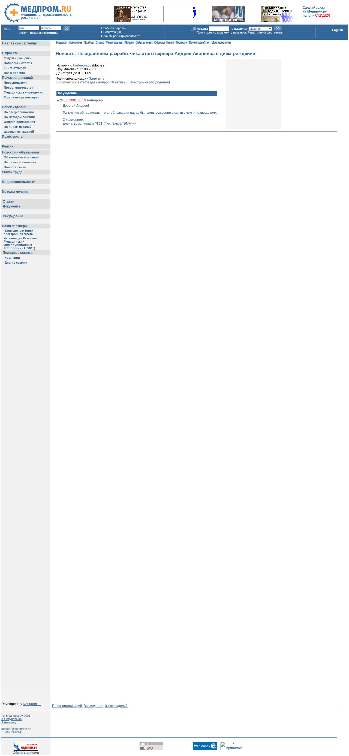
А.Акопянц (8, 722)
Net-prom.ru (32, 704)
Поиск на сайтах (199, 42)
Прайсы (88, 42)
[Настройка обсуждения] (150, 82)
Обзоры (159, 42)
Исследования (221, 42)
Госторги (181, 42)
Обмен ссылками (26, 753)
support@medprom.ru (16, 728)
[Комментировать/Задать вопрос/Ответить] (91, 82)
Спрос (99, 42)
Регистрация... (113, 32)
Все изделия (93, 706)
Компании (75, 42)
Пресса (129, 42)
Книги (170, 42)
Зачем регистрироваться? (121, 36)
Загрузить (96, 78)
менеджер (95, 100)
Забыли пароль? (114, 28)
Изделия (61, 42)
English (337, 30)
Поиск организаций (67, 706)
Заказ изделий (116, 706)
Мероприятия (114, 42)
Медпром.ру (82, 65)
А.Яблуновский (11, 719)
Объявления (144, 42)
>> (134, 123)
